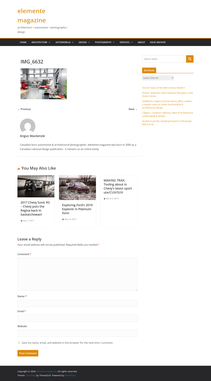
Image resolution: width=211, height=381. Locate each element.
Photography (103, 42)
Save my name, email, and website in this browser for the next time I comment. (67, 342)
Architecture (39, 42)
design (83, 42)
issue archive (158, 42)
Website (22, 326)
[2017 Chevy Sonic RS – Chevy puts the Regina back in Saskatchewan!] (35, 177)
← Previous (24, 109)
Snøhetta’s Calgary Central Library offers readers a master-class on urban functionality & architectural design (167, 104)
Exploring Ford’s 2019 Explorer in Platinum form (77, 209)
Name (22, 296)
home (23, 42)
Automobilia (63, 42)
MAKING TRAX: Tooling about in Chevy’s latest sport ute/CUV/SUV (118, 186)
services (124, 42)
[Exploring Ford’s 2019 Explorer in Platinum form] (77, 177)
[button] (49, 42)
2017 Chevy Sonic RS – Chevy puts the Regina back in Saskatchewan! (35, 208)
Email (21, 311)
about (141, 42)
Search (190, 58)
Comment (24, 254)
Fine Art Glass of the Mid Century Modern (163, 87)
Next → (133, 109)
